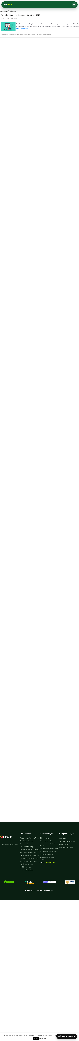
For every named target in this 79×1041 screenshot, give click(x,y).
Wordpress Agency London (48, 851)
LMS (7, 34)
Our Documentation (46, 840)
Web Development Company (29, 849)
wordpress (38, 34)
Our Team (62, 838)
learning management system (20, 34)
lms (29, 34)
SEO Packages (44, 837)
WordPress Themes (26, 840)
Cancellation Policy (66, 847)
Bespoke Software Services (28, 861)
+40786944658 (50, 862)
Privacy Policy (64, 844)
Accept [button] (36, 1038)
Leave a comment (46, 34)
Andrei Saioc (18, 18)
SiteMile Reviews (25, 866)
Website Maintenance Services (47, 858)
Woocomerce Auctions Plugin (29, 837)
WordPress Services (26, 864)
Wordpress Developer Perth (49, 848)
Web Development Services (29, 858)
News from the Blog (26, 846)
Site (8, 4)
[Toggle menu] (74, 4)
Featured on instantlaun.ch (9, 844)
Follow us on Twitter (46, 854)
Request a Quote (25, 843)
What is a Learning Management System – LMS (20, 15)
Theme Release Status (27, 869)
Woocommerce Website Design (47, 844)
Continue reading (23, 28)
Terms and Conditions (67, 841)
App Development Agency (28, 852)
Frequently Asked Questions (29, 855)
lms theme (32, 34)
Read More (43, 1038)
